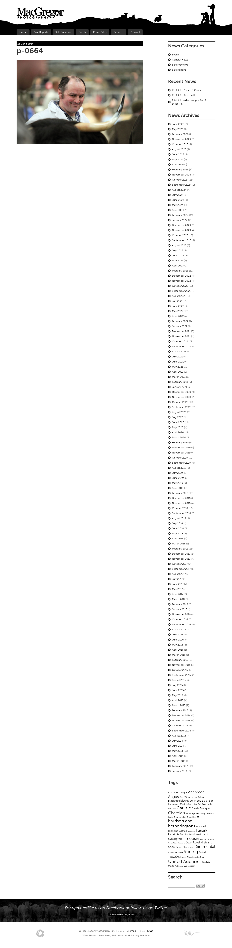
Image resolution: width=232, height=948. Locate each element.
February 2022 (180, 321)
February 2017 (180, 604)
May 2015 (177, 695)
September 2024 (181, 184)
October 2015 (180, 669)
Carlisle (184, 807)
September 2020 (181, 407)
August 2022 (179, 295)
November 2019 (181, 452)
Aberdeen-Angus (177, 792)
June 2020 (178, 422)
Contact (135, 32)
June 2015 (178, 690)
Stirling (191, 851)
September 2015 (181, 674)
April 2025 (178, 164)
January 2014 (179, 771)
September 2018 (181, 513)
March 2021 (178, 376)
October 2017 (180, 563)
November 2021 (181, 336)
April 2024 (178, 209)
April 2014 (178, 755)
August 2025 (179, 149)
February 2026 (180, 134)
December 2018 (181, 498)
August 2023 (179, 245)
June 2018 (178, 528)
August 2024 (179, 189)
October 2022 (180, 285)
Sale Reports (41, 32)
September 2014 (181, 730)
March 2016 (179, 654)
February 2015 (180, 710)
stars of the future (175, 852)
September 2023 (181, 240)
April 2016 (178, 649)
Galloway (200, 813)
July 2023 (177, 250)
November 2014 (181, 720)
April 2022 (178, 316)
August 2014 (179, 735)
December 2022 (181, 275)
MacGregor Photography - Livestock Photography (40, 933)
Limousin (191, 838)
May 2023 (177, 260)
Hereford (200, 826)
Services (118, 32)
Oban (188, 842)
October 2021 (180, 341)
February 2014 (180, 765)
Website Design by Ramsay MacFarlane (192, 933)
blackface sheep (190, 800)
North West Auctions (176, 843)
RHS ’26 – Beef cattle (184, 95)
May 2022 (177, 311)
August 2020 (179, 412)
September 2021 (181, 346)
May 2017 (177, 589)
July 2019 (177, 472)
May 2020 (177, 427)
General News (180, 59)
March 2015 (178, 705)
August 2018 (179, 518)
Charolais (176, 812)
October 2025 (180, 144)
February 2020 (180, 442)
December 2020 (181, 391)
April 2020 (178, 432)
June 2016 (178, 639)
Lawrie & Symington (181, 834)
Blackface (174, 800)
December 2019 (181, 447)
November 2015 (181, 664)
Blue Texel (207, 800)
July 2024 (177, 194)
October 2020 (180, 402)
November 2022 (181, 280)
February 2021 (180, 381)
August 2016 (179, 629)
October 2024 (180, 179)
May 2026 (177, 129)
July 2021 (177, 356)
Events (82, 32)
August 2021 (179, 351)
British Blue (191, 804)
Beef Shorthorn (188, 797)
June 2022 (178, 306)
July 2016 (177, 634)
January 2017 (179, 609)
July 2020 (177, 417)
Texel (172, 856)
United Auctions (185, 861)
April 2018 (178, 538)
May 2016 (177, 644)
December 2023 (181, 225)
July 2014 (177, 740)
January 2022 (179, 326)
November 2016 (181, 614)
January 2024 (179, 220)
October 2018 (180, 508)
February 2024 (180, 215)
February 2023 (180, 270)
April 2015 (177, 700)
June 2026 (178, 124)
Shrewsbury (189, 847)
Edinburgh (191, 813)
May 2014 (177, 750)
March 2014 (179, 760)
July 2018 (177, 523)
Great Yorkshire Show (183, 817)
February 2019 (180, 493)
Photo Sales (100, 32)
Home (23, 32)
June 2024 (178, 199)
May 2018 (177, 533)
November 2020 (181, 397)
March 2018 (179, 543)
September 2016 (181, 624)
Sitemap (131, 930)
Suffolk (203, 852)
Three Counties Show (196, 857)
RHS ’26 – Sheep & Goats (186, 90)
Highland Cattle (177, 830)
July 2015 (177, 685)
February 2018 (180, 548)
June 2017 (178, 584)
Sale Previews (63, 32)
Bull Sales (202, 804)
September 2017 (181, 568)
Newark (210, 839)
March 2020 (179, 437)
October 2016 (180, 619)
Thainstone (182, 857)
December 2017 (181, 553)
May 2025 (177, 159)
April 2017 (177, 594)
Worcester (189, 865)
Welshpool (179, 866)
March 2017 (178, 599)
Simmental (205, 846)
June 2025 (178, 154)
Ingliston (191, 831)
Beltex (200, 797)
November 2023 (181, 230)
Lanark (201, 830)
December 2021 (181, 331)
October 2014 (180, 725)
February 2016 (180, 659)
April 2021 (177, 371)
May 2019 (177, 482)
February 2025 (180, 169)
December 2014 (181, 715)
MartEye (203, 839)
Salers (179, 847)
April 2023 (178, 265)
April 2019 (178, 487)
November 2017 (181, 558)
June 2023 (178, 255)
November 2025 (181, 139)
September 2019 (181, 462)
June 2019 (178, 477)
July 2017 (177, 578)
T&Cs (141, 930)
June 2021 (178, 361)
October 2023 (180, 235)
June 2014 (178, 745)
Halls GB (195, 817)
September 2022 (181, 290)
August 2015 (179, 680)
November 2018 (181, 503)
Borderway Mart (176, 804)
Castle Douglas (201, 808)
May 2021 (177, 366)
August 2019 (179, 467)
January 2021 (179, 386)
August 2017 (179, 573)
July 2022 (177, 300)
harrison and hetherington (180, 823)
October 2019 (180, 457)
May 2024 (177, 204)
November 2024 (181, 174)
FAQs (150, 930)
